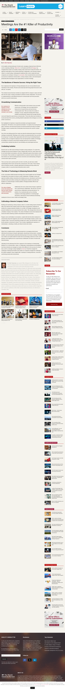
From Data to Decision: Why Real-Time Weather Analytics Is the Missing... (58, 346)
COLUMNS (57, 12)
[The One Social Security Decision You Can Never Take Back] (48, 556)
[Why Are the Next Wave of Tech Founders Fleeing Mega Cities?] (48, 466)
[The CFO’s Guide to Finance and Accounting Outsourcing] (48, 472)
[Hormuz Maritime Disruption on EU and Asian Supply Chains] (48, 570)
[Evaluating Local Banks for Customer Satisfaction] (48, 484)
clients (23, 248)
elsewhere (23, 279)
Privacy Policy (37, 0)
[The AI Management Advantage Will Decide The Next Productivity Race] (48, 241)
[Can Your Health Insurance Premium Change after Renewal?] (48, 550)
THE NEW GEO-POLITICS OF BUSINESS (32, 13)
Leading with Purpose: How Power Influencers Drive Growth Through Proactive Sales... (57, 339)
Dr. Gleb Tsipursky (7, 62)
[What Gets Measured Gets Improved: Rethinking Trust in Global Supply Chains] (48, 400)
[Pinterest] (16, 29)
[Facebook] (10, 29)
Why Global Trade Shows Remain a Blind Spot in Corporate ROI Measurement (57, 477)
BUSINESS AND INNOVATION (51, 442)
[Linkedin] (19, 29)
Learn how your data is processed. (8, 663)
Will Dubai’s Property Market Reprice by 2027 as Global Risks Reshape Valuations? (57, 537)
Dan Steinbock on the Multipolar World (52, 642)
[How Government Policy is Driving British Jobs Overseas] (48, 418)
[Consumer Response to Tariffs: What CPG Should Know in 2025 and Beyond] (48, 600)
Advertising (27, 0)
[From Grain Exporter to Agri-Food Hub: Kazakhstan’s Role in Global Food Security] (48, 532)
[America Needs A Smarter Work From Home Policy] (21, 313)
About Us (6, 0)
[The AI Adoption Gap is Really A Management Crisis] (48, 253)
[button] (63, 0)
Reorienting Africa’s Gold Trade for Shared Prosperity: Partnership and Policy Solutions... (58, 606)
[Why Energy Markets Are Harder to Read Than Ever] (48, 316)
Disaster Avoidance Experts (19, 268)
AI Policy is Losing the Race (34, 319)
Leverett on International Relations (52, 648)
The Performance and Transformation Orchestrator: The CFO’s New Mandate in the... (57, 393)
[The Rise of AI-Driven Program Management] (48, 447)
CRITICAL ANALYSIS (24, 13)
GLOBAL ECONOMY (5, 13)
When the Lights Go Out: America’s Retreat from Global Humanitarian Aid (57, 333)
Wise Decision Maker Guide (14, 19)
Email (47, 288)
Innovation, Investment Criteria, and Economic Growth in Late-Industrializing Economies (57, 436)
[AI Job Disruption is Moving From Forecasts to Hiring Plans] (7, 301)
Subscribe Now (54, 304)
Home (2, 0)
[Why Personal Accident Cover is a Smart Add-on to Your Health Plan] (48, 544)
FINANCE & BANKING (11, 13)
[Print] (25, 29)
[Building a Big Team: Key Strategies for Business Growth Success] (48, 364)
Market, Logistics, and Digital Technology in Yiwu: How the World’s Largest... (57, 593)
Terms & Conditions (7, 650)
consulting (28, 282)
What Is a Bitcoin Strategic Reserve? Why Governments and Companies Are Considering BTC (57, 519)
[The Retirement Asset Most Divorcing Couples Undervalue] (48, 514)
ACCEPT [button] (32, 687)
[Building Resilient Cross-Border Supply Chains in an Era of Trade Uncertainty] (48, 381)
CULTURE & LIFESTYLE (57, 15)
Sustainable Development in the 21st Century (54, 650)
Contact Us (32, 0)
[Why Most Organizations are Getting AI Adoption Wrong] (21, 301)
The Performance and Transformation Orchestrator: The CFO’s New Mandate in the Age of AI (54, 155)
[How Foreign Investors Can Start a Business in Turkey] (48, 460)
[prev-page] (2, 323)
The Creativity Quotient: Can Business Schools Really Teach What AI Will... (57, 321)
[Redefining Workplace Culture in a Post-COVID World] (48, 370)
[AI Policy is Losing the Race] (35, 313)
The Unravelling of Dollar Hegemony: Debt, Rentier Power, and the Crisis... (57, 423)
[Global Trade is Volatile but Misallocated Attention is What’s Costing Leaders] (48, 588)
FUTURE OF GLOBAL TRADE (50, 13)
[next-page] (4, 323)
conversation (22, 75)
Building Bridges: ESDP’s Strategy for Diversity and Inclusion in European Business (58, 358)
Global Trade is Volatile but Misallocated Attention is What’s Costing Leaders (57, 587)
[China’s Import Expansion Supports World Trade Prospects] (48, 576)
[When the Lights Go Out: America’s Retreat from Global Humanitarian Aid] (48, 334)
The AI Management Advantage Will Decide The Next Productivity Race (57, 240)
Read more (48, 172)
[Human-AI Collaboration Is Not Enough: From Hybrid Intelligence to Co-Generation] (48, 388)
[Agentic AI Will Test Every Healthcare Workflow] (35, 301)
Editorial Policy (16, 0)
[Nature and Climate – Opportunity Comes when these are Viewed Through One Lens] (48, 352)
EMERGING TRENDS (18, 13)
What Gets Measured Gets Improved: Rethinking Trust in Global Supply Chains (57, 399)
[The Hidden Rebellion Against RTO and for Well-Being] (48, 259)
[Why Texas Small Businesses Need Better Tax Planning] (48, 526)
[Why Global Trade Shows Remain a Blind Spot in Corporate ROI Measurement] (48, 478)
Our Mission (11, 0)
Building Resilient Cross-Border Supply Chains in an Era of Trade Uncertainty (57, 381)
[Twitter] (13, 29)
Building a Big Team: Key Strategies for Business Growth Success (57, 364)
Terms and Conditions (44, 0)
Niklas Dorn (17, 68)
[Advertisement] (54, 187)
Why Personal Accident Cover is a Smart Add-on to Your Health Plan (57, 543)
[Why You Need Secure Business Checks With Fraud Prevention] (48, 453)
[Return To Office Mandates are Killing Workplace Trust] (7, 313)
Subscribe (22, 0)
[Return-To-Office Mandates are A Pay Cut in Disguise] (48, 247)
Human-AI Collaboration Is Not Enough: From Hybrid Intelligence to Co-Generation (57, 387)
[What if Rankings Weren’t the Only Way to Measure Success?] (48, 328)
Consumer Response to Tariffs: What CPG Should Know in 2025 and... (57, 600)
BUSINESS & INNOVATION (42, 13)
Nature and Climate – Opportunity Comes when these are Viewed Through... (58, 352)
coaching (33, 282)
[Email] (22, 29)
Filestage (34, 68)
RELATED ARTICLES (6, 294)
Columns (6, 19)
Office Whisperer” (26, 263)
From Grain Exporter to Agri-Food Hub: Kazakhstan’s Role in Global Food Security (57, 531)
